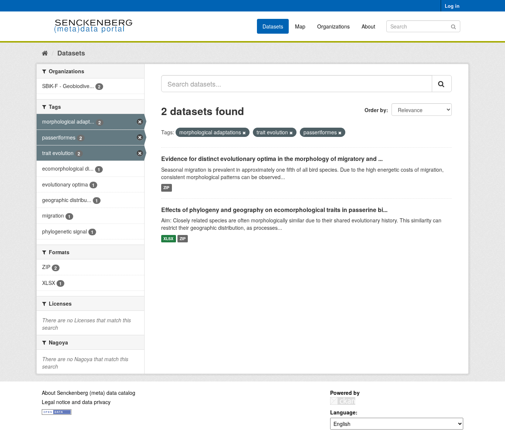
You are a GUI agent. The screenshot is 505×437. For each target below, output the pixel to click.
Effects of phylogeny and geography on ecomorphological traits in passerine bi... (274, 209)
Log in (452, 5)
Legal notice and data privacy (76, 402)
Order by (375, 110)
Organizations (333, 26)
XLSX (168, 238)
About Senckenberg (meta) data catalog (88, 392)
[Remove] (244, 132)
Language (343, 412)
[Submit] (453, 26)
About (368, 26)
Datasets (272, 26)
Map (300, 26)
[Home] (45, 52)
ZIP (166, 188)
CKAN (342, 401)
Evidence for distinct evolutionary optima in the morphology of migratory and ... (272, 158)
